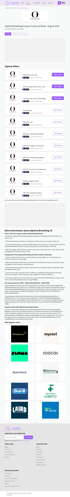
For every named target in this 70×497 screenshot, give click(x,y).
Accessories (8, 473)
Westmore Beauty (41, 465)
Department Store (10, 481)
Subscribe (28, 437)
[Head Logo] (11, 3)
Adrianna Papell (40, 459)
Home (22, 3)
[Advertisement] (35, 50)
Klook (37, 447)
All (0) (8, 34)
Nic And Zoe (39, 457)
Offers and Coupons (25, 440)
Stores (12, 8)
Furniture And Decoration (12, 486)
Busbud (38, 449)
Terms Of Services (10, 454)
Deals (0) (24, 34)
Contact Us (8, 449)
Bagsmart (39, 454)
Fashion (7, 483)
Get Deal (58, 110)
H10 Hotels (39, 452)
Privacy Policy (8, 452)
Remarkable (39, 462)
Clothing (7, 476)
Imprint (7, 457)
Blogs (44, 3)
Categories (37, 3)
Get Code (58, 75)
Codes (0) (16, 34)
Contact (50, 3)
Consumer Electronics (11, 478)
